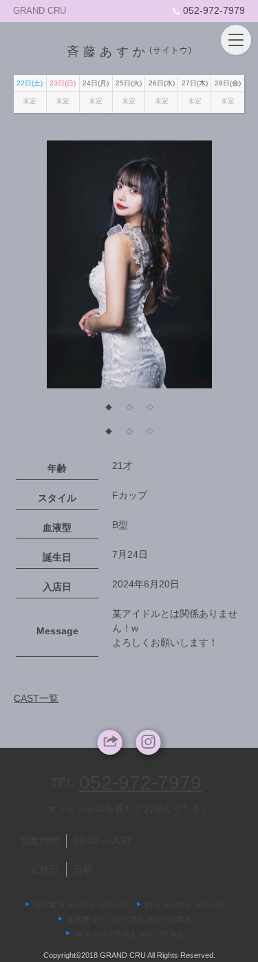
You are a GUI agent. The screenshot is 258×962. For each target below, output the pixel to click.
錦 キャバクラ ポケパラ (185, 905)
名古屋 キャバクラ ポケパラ (81, 905)
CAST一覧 (36, 698)
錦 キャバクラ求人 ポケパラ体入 (129, 934)
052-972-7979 (214, 10)
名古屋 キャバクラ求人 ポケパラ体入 (129, 919)
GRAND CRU (39, 11)
